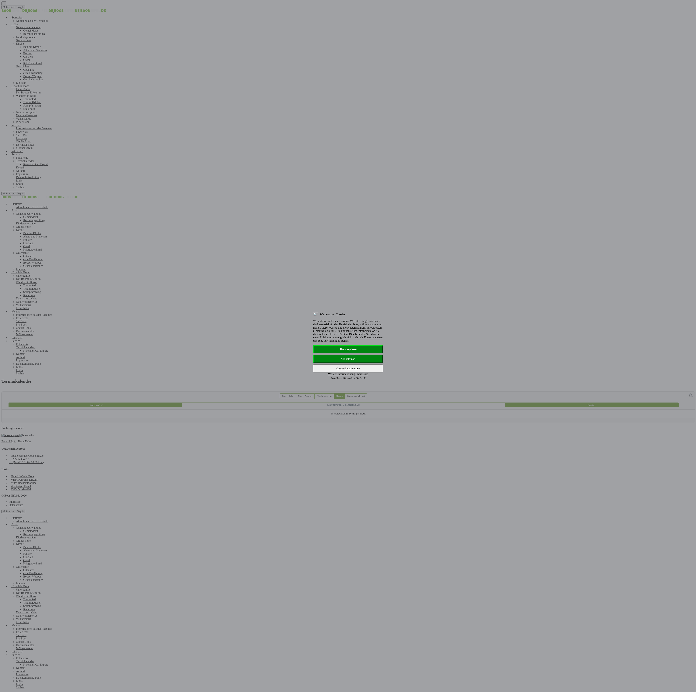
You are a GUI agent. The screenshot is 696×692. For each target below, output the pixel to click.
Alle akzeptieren (348, 349)
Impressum (362, 374)
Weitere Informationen (341, 374)
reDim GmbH (360, 378)
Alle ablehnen (348, 359)
